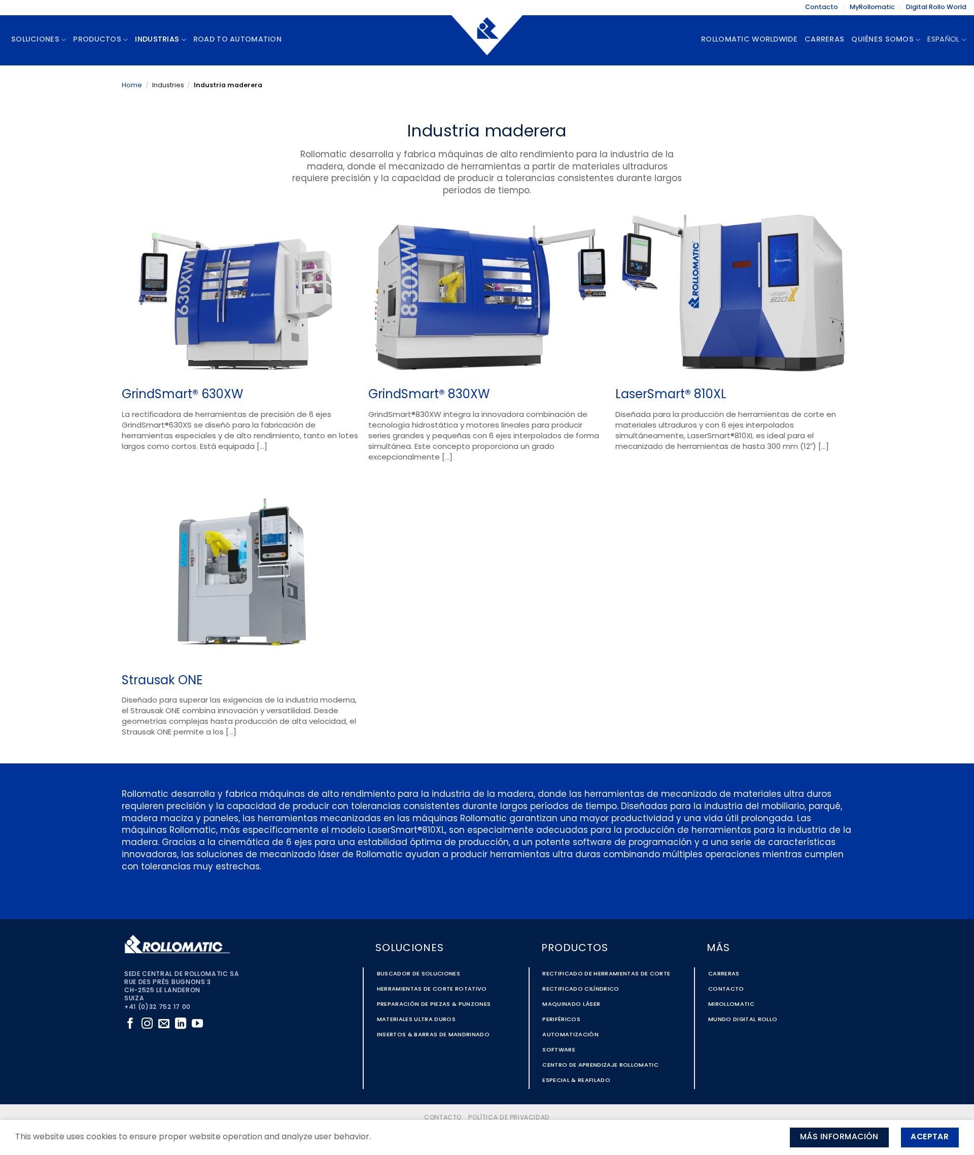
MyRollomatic (872, 7)
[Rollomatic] (487, 40)
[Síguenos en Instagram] (147, 1024)
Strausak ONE (162, 681)
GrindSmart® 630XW (182, 395)
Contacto (821, 7)
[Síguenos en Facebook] (130, 1024)
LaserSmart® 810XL (670, 395)
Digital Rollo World (936, 7)
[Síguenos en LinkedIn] (180, 1024)
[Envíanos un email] (163, 1024)
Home (132, 85)
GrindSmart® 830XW (429, 395)
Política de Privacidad (508, 1118)
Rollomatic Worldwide (749, 40)
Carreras (824, 40)
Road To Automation (237, 40)
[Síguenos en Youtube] (197, 1024)
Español (943, 40)
